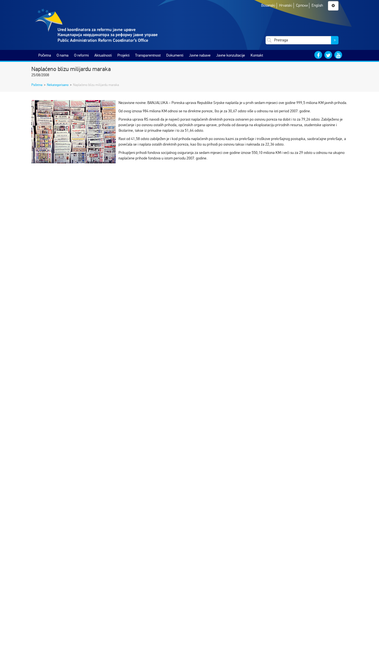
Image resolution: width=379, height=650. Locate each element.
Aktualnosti (103, 55)
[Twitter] (328, 55)
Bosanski (268, 5)
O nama (63, 55)
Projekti (123, 55)
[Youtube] (338, 55)
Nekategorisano (58, 85)
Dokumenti (174, 55)
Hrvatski (285, 5)
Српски (302, 5)
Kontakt (257, 55)
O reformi (81, 55)
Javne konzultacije (230, 55)
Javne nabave (200, 55)
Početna (44, 55)
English (317, 5)
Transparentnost (148, 55)
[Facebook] (318, 55)
